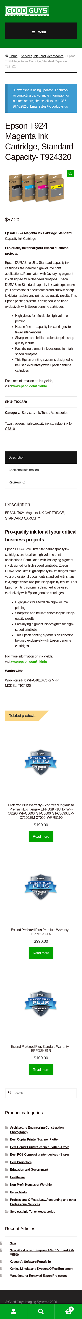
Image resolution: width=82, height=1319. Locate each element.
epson (19, 423)
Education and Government (29, 1169)
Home (13, 56)
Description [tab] (16, 457)
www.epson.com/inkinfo (29, 386)
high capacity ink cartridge (43, 423)
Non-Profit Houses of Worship (31, 1184)
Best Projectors (21, 1162)
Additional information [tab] (23, 470)
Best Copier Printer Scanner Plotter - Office (39, 1147)
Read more (41, 836)
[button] (70, 173)
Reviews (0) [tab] (16, 482)
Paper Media (18, 1192)
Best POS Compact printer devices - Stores (40, 1154)
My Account (13, 1311)
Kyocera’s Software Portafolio (30, 1261)
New (13, 1243)
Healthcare (17, 1177)
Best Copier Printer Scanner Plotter (34, 1139)
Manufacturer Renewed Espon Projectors (38, 1275)
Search (41, 1311)
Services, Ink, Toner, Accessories (42, 56)
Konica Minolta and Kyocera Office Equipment (41, 1268)
